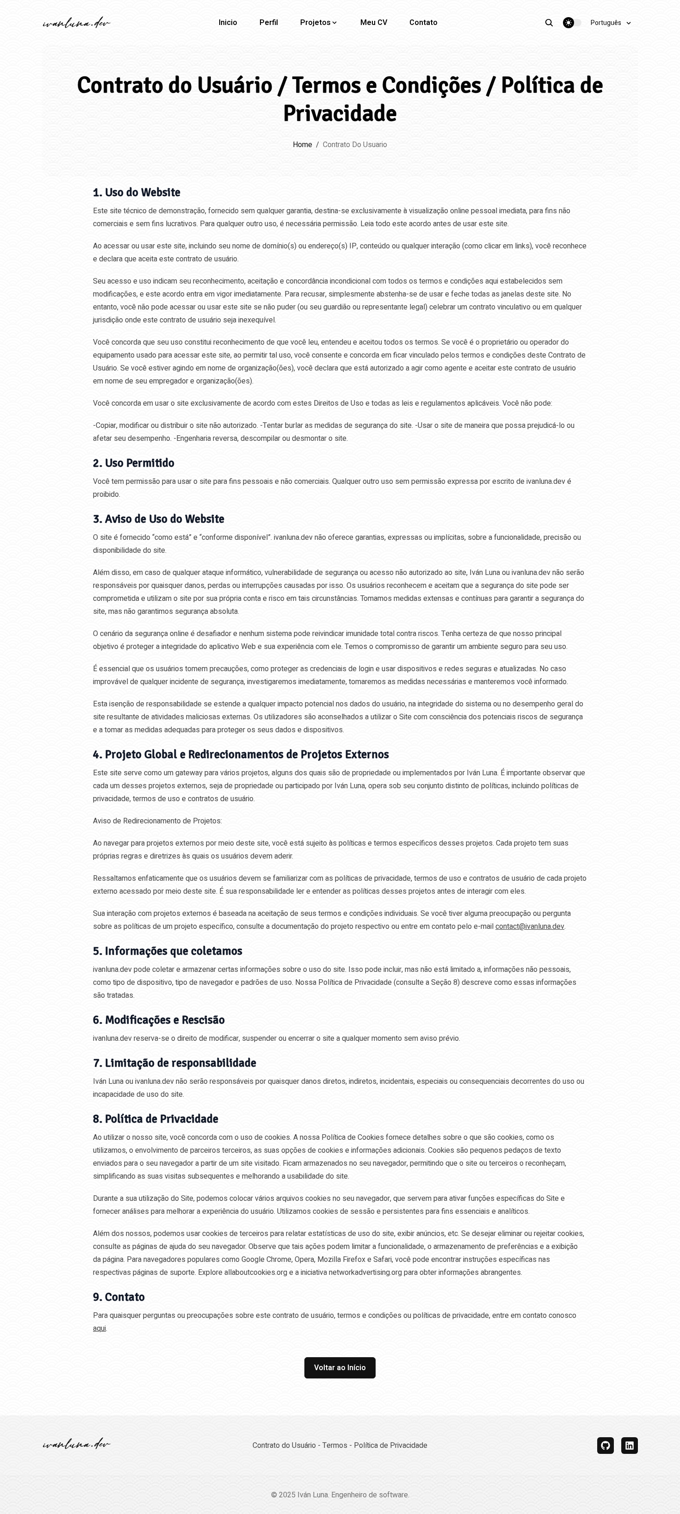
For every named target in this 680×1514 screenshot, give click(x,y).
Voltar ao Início (340, 1367)
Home (302, 144)
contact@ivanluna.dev (529, 926)
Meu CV (373, 22)
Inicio (228, 22)
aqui (99, 1328)
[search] (553, 22)
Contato (423, 22)
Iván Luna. (313, 1495)
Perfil (269, 22)
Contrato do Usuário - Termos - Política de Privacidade (340, 1445)
